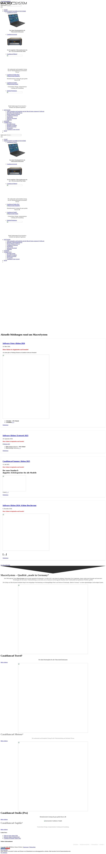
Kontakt (102, 844)
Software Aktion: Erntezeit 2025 (15, 436)
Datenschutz (32, 847)
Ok (1, 852)
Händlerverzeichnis (84, 844)
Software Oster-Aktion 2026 (14, 343)
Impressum (26, 847)
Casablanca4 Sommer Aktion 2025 (16, 461)
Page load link (4, 850)
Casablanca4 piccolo (12, 34)
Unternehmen (94, 844)
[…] (13, 422)
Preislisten (75, 844)
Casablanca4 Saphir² (12, 82)
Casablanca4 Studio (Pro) (13, 74)
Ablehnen (4, 852)
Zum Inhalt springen (6, 1)
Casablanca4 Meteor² (12, 54)
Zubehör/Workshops (12, 90)
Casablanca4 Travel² (12, 12)
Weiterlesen (5, 425)
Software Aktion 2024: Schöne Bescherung (19, 505)
